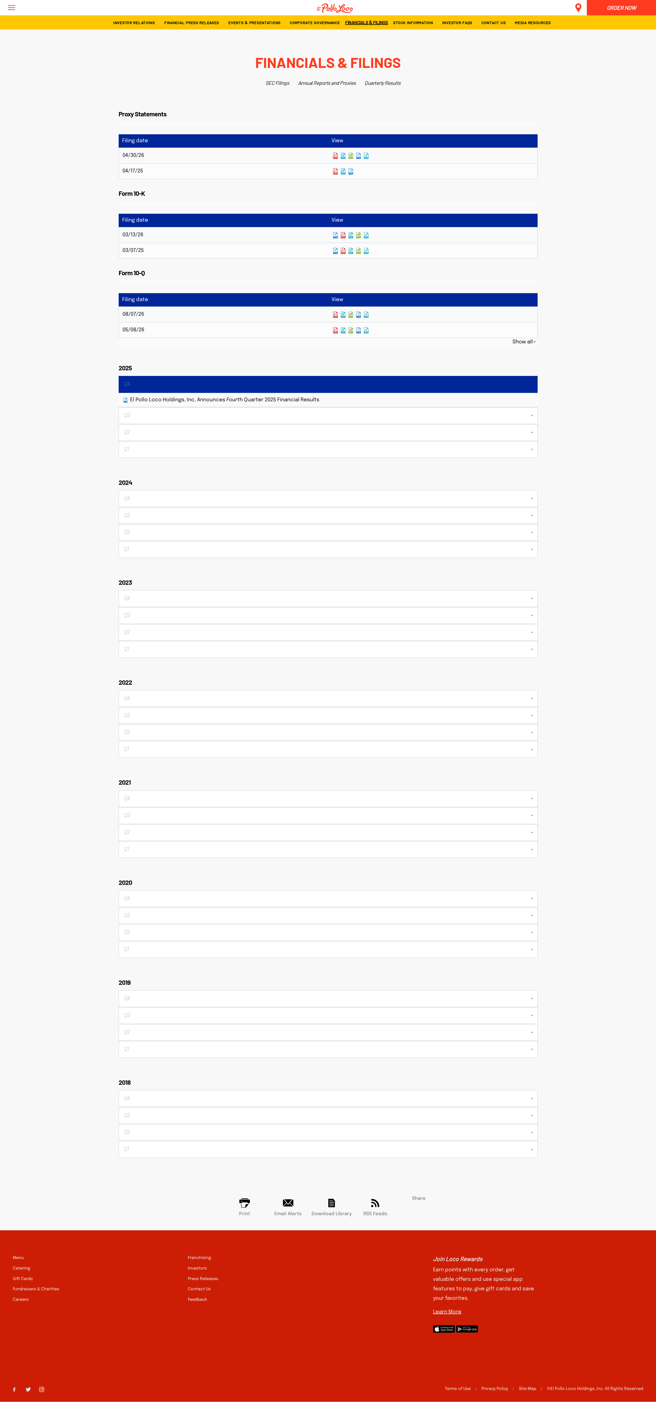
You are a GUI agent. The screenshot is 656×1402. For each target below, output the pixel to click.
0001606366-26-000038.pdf (335, 330)
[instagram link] (41, 1389)
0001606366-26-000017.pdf (343, 235)
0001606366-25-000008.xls (358, 251)
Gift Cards (23, 1279)
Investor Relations (134, 22)
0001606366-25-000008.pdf (343, 251)
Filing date (135, 141)
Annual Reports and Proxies (327, 83)
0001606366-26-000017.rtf (351, 235)
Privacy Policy (494, 1389)
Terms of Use (458, 1389)
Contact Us (493, 22)
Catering (21, 1268)
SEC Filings (277, 83)
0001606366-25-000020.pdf (335, 171)
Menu (18, 1258)
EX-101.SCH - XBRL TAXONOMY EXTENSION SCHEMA (366, 156)
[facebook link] (14, 1389)
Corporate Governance (315, 22)
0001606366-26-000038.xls (351, 330)
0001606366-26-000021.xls (351, 156)
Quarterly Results (383, 83)
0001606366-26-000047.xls (351, 315)
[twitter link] (28, 1389)
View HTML (358, 156)
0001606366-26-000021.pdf (335, 156)
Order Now (621, 7)
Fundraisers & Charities (36, 1289)
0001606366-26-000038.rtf (343, 330)
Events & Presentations (254, 22)
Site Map (527, 1389)
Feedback (197, 1299)
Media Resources (533, 22)
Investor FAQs (457, 22)
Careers (21, 1299)
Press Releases (203, 1279)
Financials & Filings (366, 22)
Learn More (447, 1312)
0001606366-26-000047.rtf (343, 315)
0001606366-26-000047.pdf (335, 315)
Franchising (199, 1258)
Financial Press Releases (191, 22)
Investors (197, 1268)
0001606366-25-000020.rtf (343, 171)
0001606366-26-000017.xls (358, 235)
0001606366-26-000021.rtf (343, 156)
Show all (522, 342)
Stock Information (413, 22)
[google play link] (467, 1329)
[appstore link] (444, 1329)
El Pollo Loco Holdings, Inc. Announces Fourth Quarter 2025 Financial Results (224, 400)
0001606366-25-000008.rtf (351, 251)
